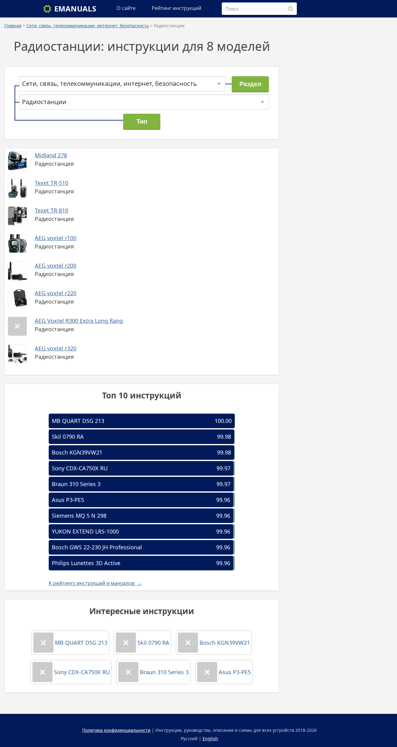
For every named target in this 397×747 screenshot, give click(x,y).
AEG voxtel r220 (55, 293)
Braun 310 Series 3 (76, 484)
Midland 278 (51, 155)
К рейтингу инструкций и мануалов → (95, 583)
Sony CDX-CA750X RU (80, 468)
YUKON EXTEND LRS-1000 (85, 531)
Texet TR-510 (51, 183)
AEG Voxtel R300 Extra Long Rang (79, 320)
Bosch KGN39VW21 (77, 452)
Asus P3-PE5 (68, 499)
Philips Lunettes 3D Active (86, 563)
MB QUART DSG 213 (78, 420)
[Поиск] (290, 8)
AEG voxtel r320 (55, 348)
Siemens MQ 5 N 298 (79, 515)
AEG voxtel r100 (55, 238)
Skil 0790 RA (68, 436)
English (210, 738)
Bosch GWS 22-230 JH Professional (97, 547)
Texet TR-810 (51, 210)
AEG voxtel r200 (55, 265)
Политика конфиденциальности (116, 730)
